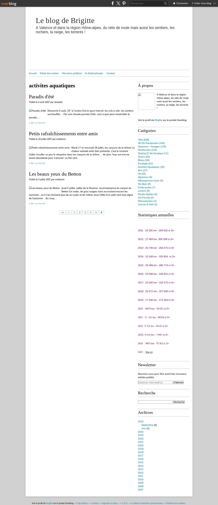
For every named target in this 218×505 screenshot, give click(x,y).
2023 (140, 435)
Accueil (33, 73)
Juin (143, 428)
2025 (140, 421)
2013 (140, 469)
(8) (145, 177)
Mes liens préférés (72, 73)
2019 (140, 448)
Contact (110, 73)
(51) (145, 163)
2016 (140, 459)
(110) (147, 150)
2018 (140, 452)
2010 (140, 479)
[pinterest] (124, 3)
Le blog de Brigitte (65, 20)
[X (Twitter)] (118, 3)
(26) (142, 173)
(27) (142, 170)
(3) (147, 204)
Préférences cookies (175, 503)
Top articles (82, 503)
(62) (144, 156)
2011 (140, 476)
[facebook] (113, 3)
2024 (140, 431)
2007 (140, 489)
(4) (147, 201)
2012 (140, 472)
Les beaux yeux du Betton (55, 174)
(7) (146, 187)
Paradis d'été (41, 96)
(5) (147, 194)
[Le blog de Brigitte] (146, 101)
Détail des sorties (49, 73)
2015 (140, 462)
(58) (144, 160)
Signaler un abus (110, 503)
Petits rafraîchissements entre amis (63, 133)
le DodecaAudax (94, 73)
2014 (140, 465)
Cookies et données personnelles (147, 503)
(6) (144, 190)
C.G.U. (125, 503)
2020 (140, 445)
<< (62, 212)
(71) (153, 153)
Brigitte (158, 120)
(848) (143, 139)
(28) (151, 167)
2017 (140, 455)
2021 (140, 442)
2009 (140, 482)
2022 (140, 438)
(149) (151, 143)
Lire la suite (37, 123)
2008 (140, 486)
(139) (152, 146)
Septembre (147, 425)
